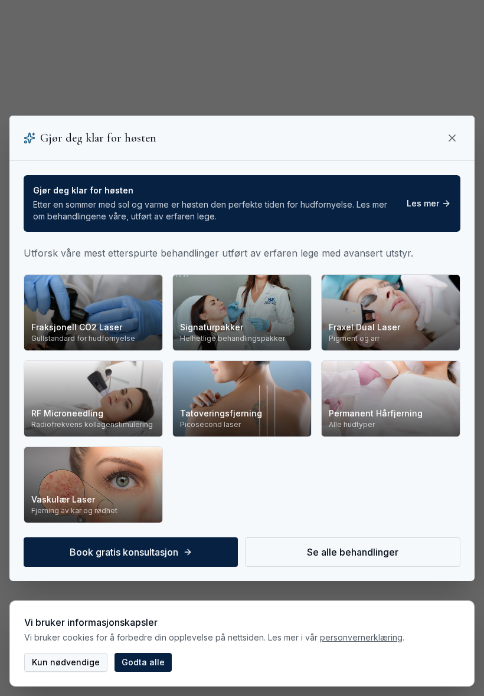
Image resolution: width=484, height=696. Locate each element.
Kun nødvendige (66, 662)
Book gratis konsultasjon (124, 552)
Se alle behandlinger (352, 552)
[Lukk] (452, 138)
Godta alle (143, 662)
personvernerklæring (361, 637)
